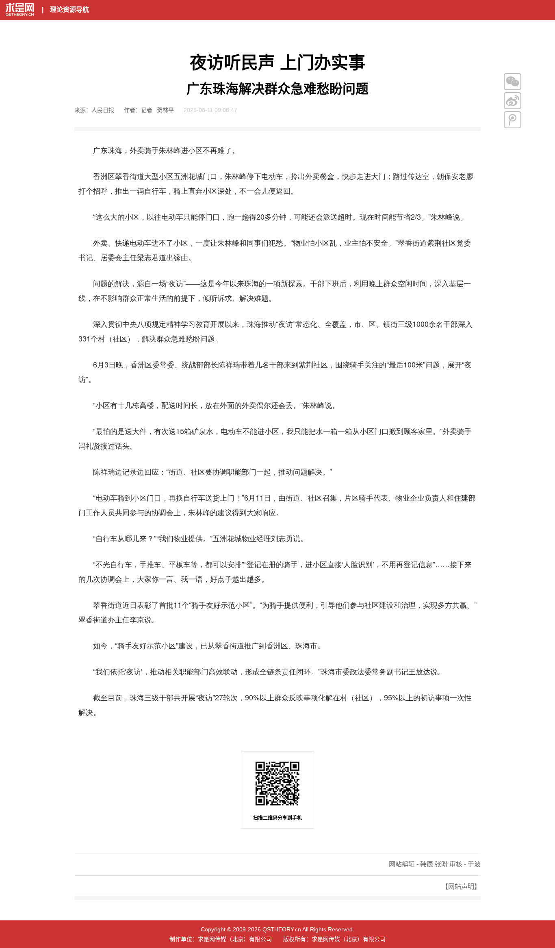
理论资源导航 (69, 9)
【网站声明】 (461, 886)
